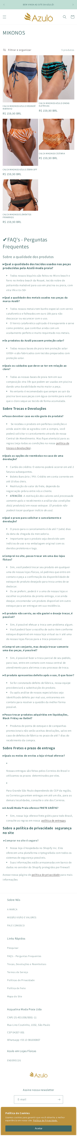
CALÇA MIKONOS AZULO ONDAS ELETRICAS (54, 104)
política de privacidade (46, 874)
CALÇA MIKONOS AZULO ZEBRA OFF (20, 169)
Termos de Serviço (17, 972)
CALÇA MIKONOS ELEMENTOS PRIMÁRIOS (17, 216)
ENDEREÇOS (14, 1060)
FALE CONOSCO (16, 925)
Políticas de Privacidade (21, 980)
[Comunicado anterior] (4, 5)
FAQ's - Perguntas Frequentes (24, 956)
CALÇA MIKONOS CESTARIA (52, 153)
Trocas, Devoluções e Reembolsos (26, 964)
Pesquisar (12, 947)
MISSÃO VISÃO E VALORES (21, 917)
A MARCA (12, 909)
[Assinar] (59, 1099)
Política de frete (16, 988)
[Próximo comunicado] (73, 5)
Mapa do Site (14, 996)
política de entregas (53, 820)
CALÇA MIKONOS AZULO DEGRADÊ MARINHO (19, 107)
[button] (4, 17)
